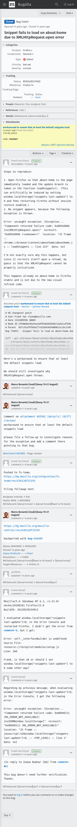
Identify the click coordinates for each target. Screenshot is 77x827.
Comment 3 (17, 464)
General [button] (28, 54)
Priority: (16, 64)
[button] (68, 4)
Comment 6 (17, 680)
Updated (15, 387)
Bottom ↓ (38, 153)
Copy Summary (49, 13)
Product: (16, 50)
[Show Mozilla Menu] (12, 4)
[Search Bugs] (57, 4)
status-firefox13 (11, 553)
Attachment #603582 (14, 453)
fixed (37, 97)
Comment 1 (16, 296)
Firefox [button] (27, 50)
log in (20, 794)
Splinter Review (65, 145)
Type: (18, 59)
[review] (10, 420)
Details (45, 145)
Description (17, 164)
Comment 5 (17, 593)
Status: (17, 81)
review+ (13, 139)
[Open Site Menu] (4, 4)
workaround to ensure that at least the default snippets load (36, 127)
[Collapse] (71, 162)
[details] (54, 416)
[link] (38, 332)
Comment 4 (17, 518)
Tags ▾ (52, 153)
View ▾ (69, 13)
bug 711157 (35, 538)
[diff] (66, 416)
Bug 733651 (22, 21)
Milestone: (15, 85)
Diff (53, 145)
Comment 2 (17, 408)
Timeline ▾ (67, 153)
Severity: (16, 68)
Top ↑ (7, 815)
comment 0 (10, 630)
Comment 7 (16, 754)
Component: (14, 54)
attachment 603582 (33, 416)
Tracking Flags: (10, 89)
